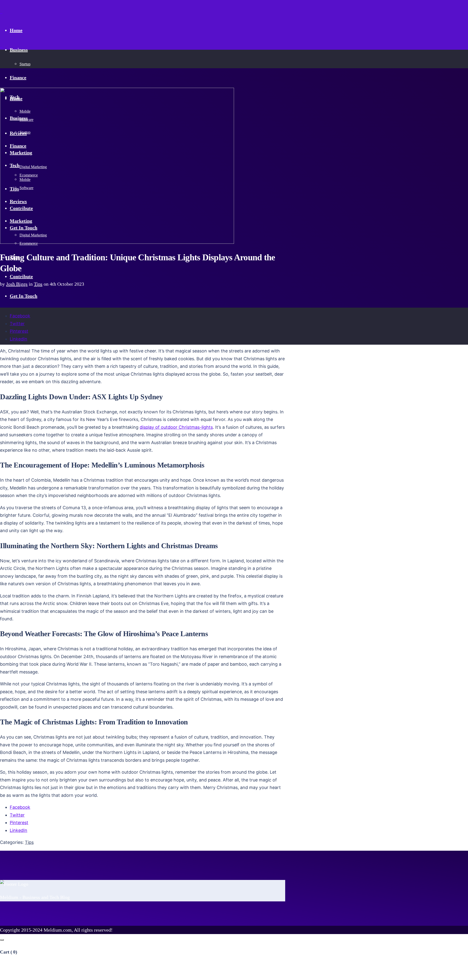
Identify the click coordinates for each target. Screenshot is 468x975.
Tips (38, 284)
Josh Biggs (17, 284)
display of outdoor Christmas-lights (176, 427)
